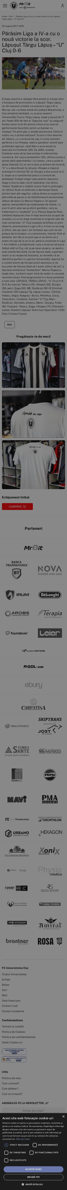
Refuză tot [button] (33, 1177)
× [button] (63, 1116)
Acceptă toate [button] (33, 1169)
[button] (33, 1184)
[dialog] (33, 1151)
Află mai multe (23, 1139)
